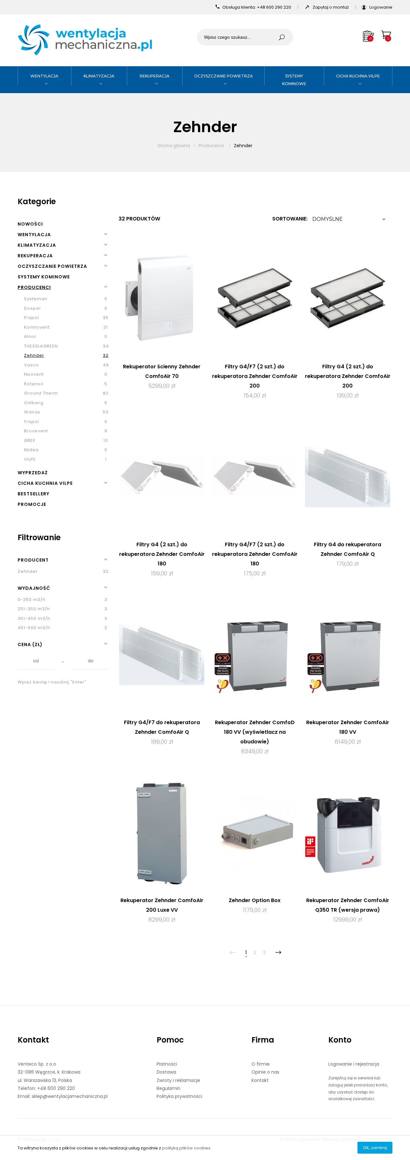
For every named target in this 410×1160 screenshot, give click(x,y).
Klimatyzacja (99, 76)
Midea (31, 450)
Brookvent (36, 431)
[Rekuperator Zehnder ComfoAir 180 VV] (347, 654)
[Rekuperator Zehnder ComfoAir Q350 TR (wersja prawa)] (347, 832)
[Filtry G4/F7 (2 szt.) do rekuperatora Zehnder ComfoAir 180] (254, 476)
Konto (339, 1040)
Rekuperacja (154, 76)
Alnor (30, 336)
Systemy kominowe (44, 277)
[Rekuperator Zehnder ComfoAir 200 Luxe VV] (162, 832)
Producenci (212, 145)
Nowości (30, 224)
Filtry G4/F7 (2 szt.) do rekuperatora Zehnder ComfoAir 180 (255, 554)
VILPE (30, 459)
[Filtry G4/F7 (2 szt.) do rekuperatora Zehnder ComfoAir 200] (254, 299)
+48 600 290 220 (274, 7)
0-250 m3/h (31, 599)
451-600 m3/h (34, 628)
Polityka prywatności (179, 1096)
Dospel (32, 308)
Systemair (36, 299)
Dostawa (166, 1072)
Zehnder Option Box (255, 900)
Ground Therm (41, 393)
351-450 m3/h (34, 618)
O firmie (260, 1064)
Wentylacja (44, 76)
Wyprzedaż (33, 472)
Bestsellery (33, 494)
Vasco (31, 365)
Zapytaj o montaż (331, 7)
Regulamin (168, 1088)
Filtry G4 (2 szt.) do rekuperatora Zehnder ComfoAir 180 (162, 554)
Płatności (167, 1064)
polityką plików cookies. (186, 1148)
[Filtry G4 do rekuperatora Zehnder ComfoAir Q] (347, 476)
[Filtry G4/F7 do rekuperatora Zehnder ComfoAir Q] (162, 654)
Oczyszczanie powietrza (223, 76)
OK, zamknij (375, 1148)
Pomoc (170, 1040)
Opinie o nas (265, 1072)
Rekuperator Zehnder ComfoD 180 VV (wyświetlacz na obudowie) (255, 732)
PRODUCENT (33, 560)
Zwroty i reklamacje (178, 1080)
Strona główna (174, 145)
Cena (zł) (30, 644)
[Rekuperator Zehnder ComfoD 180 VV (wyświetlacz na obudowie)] (254, 654)
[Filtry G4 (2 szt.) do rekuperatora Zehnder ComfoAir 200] (347, 299)
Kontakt (33, 1040)
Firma (262, 1040)
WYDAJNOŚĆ (34, 588)
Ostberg (34, 403)
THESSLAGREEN (41, 346)
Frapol (31, 318)
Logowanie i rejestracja (353, 1064)
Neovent (34, 374)
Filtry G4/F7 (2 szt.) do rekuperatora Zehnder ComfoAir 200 (255, 376)
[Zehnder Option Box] (254, 832)
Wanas (32, 412)
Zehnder (34, 355)
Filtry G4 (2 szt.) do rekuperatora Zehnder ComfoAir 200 (347, 376)
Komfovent (37, 327)
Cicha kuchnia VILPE (358, 76)
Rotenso (34, 384)
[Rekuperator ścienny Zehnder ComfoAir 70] (162, 299)
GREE (30, 440)
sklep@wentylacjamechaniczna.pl (70, 1096)
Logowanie (380, 7)
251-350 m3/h (34, 609)
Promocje (32, 504)
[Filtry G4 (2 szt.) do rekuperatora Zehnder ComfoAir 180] (162, 476)
